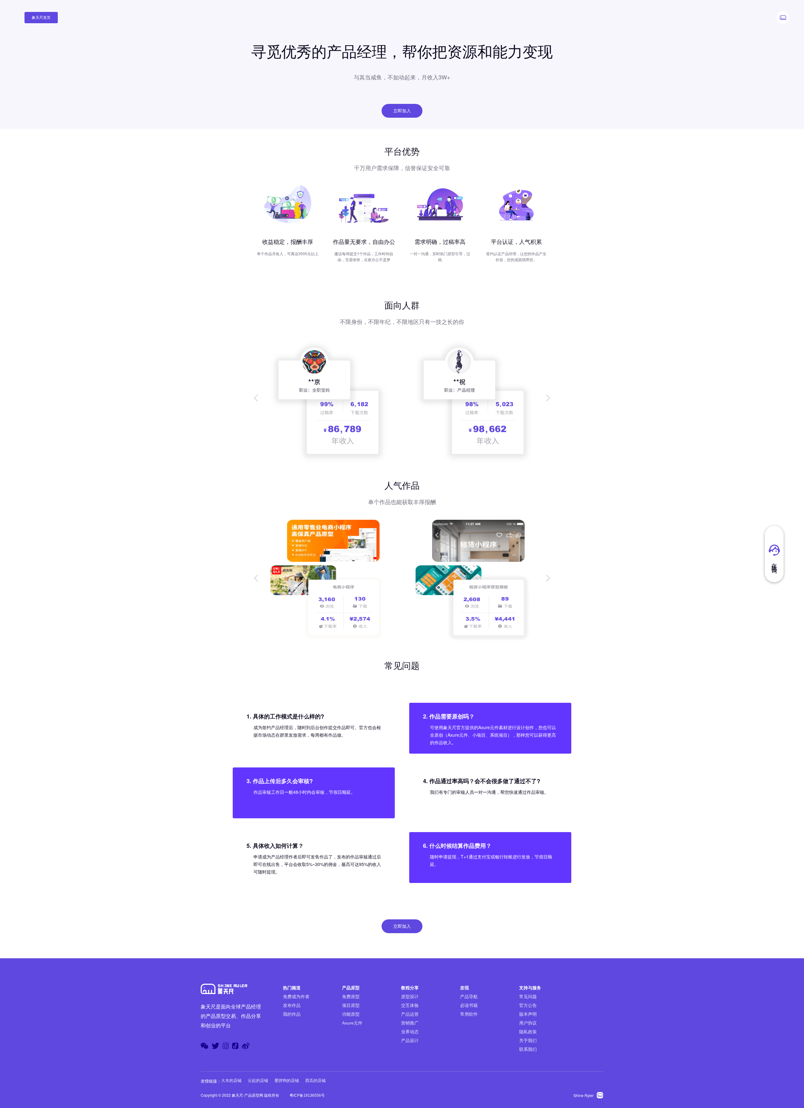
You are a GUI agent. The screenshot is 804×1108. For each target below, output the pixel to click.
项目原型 (351, 1005)
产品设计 (410, 1040)
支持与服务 (530, 987)
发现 (464, 987)
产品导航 (469, 996)
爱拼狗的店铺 (286, 1080)
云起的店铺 (258, 1080)
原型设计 (410, 996)
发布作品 (292, 1005)
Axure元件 (352, 1022)
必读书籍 (469, 1005)
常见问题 (528, 996)
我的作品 (292, 1014)
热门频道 (292, 987)
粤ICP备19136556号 (307, 1095)
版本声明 (528, 1014)
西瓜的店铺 (315, 1080)
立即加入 (402, 110)
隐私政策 (528, 1031)
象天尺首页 (41, 17)
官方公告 (528, 1005)
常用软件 (469, 1014)
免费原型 (351, 996)
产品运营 (410, 1014)
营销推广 (410, 1022)
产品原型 (351, 987)
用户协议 (528, 1022)
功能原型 (351, 1014)
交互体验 (410, 1005)
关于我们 (528, 1040)
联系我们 (528, 1049)
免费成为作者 (296, 996)
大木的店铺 (231, 1080)
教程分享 (410, 987)
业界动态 (410, 1031)
